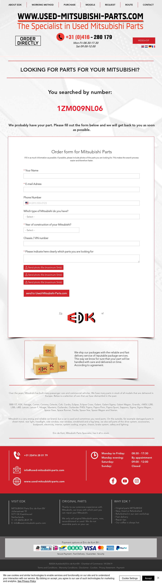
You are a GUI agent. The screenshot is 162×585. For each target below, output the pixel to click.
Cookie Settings (130, 578)
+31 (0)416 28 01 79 (36, 455)
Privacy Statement (107, 567)
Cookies (94, 567)
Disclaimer (84, 567)
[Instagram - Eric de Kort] (136, 481)
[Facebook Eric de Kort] (113, 481)
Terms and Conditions (47, 567)
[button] (90, 4)
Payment (120, 567)
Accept (148, 578)
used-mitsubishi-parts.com (48, 481)
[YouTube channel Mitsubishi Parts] (124, 481)
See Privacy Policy (27, 581)
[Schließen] (158, 578)
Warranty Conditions (68, 567)
